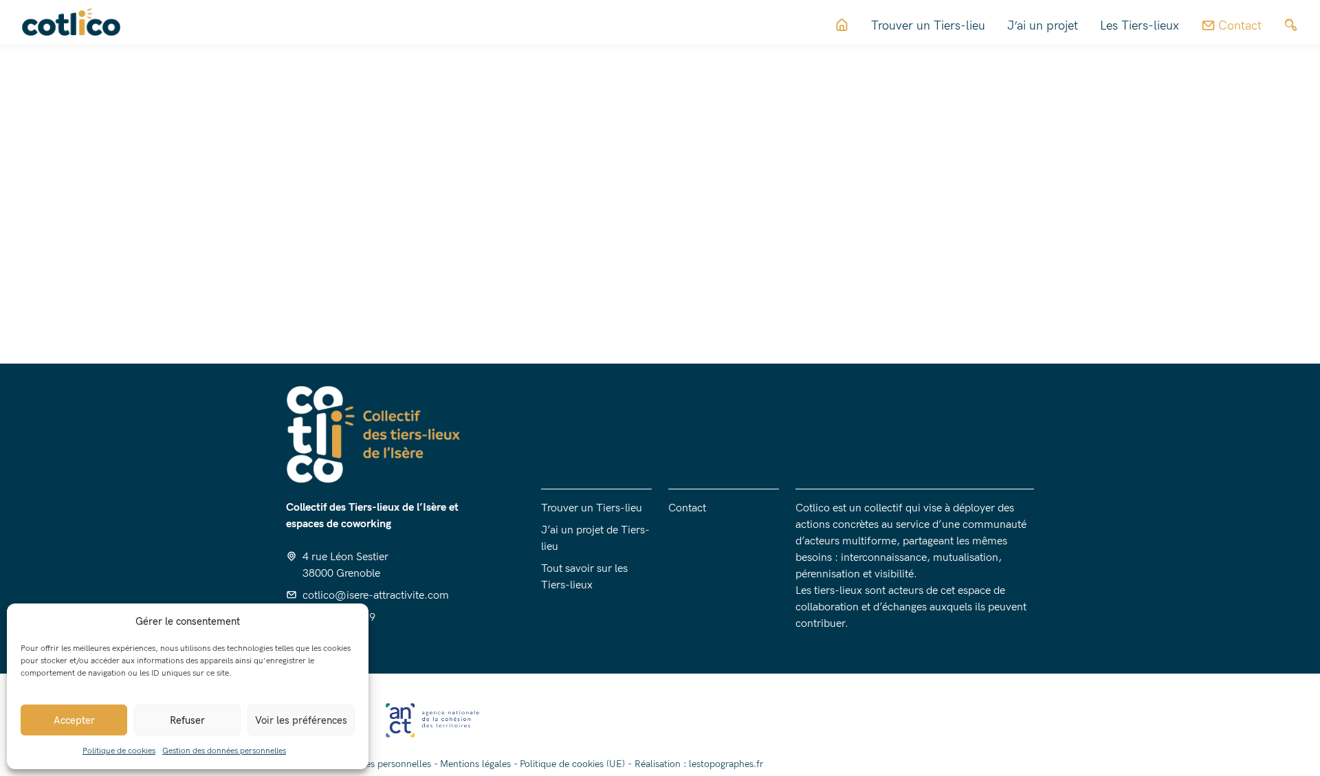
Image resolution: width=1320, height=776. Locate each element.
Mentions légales (475, 764)
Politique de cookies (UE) (572, 764)
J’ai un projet (1042, 26)
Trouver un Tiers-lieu (928, 26)
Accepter (74, 720)
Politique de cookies (118, 751)
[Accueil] (842, 26)
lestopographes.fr (726, 764)
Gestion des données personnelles (224, 751)
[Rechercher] (1291, 26)
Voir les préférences (301, 720)
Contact (687, 508)
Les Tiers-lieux (1139, 26)
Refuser (187, 720)
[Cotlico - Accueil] (972, 189)
